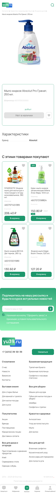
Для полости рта (36, 461)
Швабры (32, 403)
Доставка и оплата (10, 436)
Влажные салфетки (37, 448)
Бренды (5, 423)
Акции (5, 419)
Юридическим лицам (11, 432)
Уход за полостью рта (39, 423)
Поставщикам (8, 427)
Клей (4, 457)
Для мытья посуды (10, 400)
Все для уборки (37, 386)
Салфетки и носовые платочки (38, 376)
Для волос (33, 432)
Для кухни (6, 404)
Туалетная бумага (37, 367)
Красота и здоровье (39, 413)
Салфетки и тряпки (37, 407)
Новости (6, 371)
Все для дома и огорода (10, 444)
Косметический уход (38, 452)
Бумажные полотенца (38, 371)
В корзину (15, 218)
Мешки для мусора (37, 392)
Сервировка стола (10, 461)
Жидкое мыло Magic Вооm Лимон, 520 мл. (40, 252)
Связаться (43, 352)
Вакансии (6, 375)
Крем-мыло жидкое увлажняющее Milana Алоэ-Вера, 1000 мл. (40, 190)
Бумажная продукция (40, 361)
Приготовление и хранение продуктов (14, 452)
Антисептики (35, 419)
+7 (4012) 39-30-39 (12, 352)
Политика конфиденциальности (28, 481)
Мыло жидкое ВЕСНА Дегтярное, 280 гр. (13, 252)
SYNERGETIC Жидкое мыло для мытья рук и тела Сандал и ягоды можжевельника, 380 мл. (14, 193)
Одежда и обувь (9, 466)
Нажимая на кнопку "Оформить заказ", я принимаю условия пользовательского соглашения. (27, 319)
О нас (4, 367)
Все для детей (36, 442)
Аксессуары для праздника (41, 456)
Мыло (31, 427)
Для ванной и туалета (12, 396)
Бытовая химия (10, 386)
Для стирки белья (10, 392)
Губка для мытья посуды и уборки (40, 397)
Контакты (6, 379)
